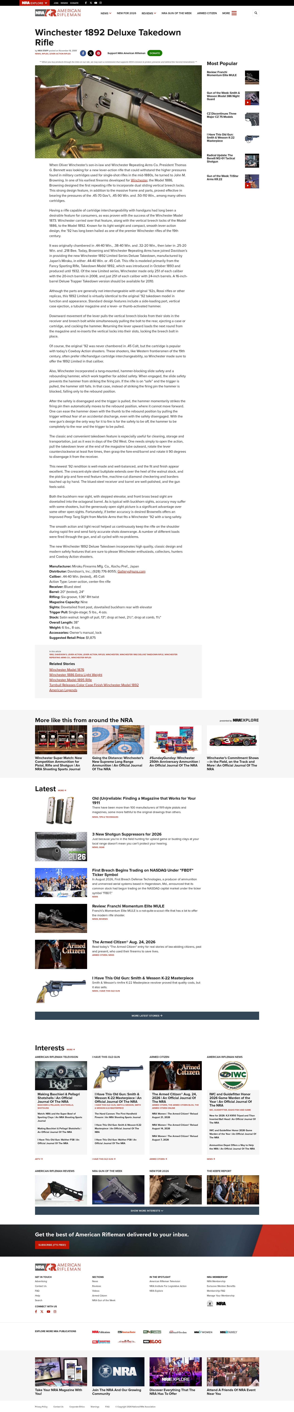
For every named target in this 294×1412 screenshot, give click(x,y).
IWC (211, 1109)
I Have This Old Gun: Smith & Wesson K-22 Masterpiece (142, 978)
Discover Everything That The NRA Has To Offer (172, 1391)
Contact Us (41, 1286)
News (104, 13)
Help (37, 1295)
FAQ (37, 1290)
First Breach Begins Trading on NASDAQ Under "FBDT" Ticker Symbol (142, 872)
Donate (74, 3)
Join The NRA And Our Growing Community (116, 1391)
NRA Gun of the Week (177, 13)
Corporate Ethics (77, 1406)
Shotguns (43, 1108)
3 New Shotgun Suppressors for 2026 (127, 834)
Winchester (139, 180)
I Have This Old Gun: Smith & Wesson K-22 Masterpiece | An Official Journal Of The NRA (118, 1098)
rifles (101, 654)
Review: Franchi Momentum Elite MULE (128, 906)
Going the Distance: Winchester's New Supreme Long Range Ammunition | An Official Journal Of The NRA (117, 763)
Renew (64, 3)
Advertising (41, 1281)
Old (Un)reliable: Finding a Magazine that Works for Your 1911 (144, 800)
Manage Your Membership (220, 1295)
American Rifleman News (225, 1057)
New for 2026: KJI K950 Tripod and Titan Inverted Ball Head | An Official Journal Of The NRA (232, 1119)
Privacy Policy (41, 1406)
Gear (101, 847)
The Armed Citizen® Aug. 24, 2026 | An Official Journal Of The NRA (174, 1098)
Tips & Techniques (108, 816)
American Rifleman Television (56, 1057)
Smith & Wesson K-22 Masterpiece (118, 1106)
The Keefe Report (219, 1171)
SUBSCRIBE (52, 1245)
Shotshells (67, 1104)
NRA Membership (216, 1281)
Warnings (95, 1406)
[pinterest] (98, 51)
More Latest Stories (161, 1015)
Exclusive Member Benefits (221, 1286)
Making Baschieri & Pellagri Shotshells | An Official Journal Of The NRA (59, 1098)
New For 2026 (126, 13)
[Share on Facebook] (83, 51)
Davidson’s (61, 654)
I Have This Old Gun (109, 990)
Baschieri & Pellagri (49, 1104)
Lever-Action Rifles (60, 53)
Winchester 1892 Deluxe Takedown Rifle (142, 654)
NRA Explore (156, 1290)
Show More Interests (165, 1210)
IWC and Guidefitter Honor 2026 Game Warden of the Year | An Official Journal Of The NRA (230, 1100)
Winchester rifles (81, 657)
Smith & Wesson (125, 1104)
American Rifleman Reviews (55, 1171)
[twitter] (91, 51)
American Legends (63, 689)
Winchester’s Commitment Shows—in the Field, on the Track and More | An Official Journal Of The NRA (233, 763)
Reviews (147, 13)
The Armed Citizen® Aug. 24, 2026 (124, 942)
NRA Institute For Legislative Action (168, 1286)
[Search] (256, 13)
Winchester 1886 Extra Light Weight (75, 674)
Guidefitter (220, 1109)
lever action (75, 654)
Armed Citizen (207, 13)
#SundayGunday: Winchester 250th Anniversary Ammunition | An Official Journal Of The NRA (175, 761)
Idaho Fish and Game (239, 1109)
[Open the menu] (234, 13)
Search (38, 1300)
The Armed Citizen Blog (181, 1104)
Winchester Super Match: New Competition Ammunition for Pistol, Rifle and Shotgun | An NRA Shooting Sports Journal (58, 763)
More (61, 790)
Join (56, 3)
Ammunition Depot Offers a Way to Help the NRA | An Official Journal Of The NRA (232, 1146)
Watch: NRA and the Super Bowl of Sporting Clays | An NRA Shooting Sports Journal (60, 1117)
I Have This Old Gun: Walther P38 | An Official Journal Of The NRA (58, 1141)
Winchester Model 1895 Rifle (70, 679)
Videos (96, 1290)
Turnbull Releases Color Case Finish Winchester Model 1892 (94, 684)
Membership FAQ (216, 1290)
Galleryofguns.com (131, 571)
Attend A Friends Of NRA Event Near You (231, 1391)
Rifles (45, 53)
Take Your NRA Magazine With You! (58, 1391)
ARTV (37, 1159)
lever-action (90, 654)
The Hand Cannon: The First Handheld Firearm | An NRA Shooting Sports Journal (118, 1115)
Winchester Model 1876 (66, 669)
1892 (51, 654)
